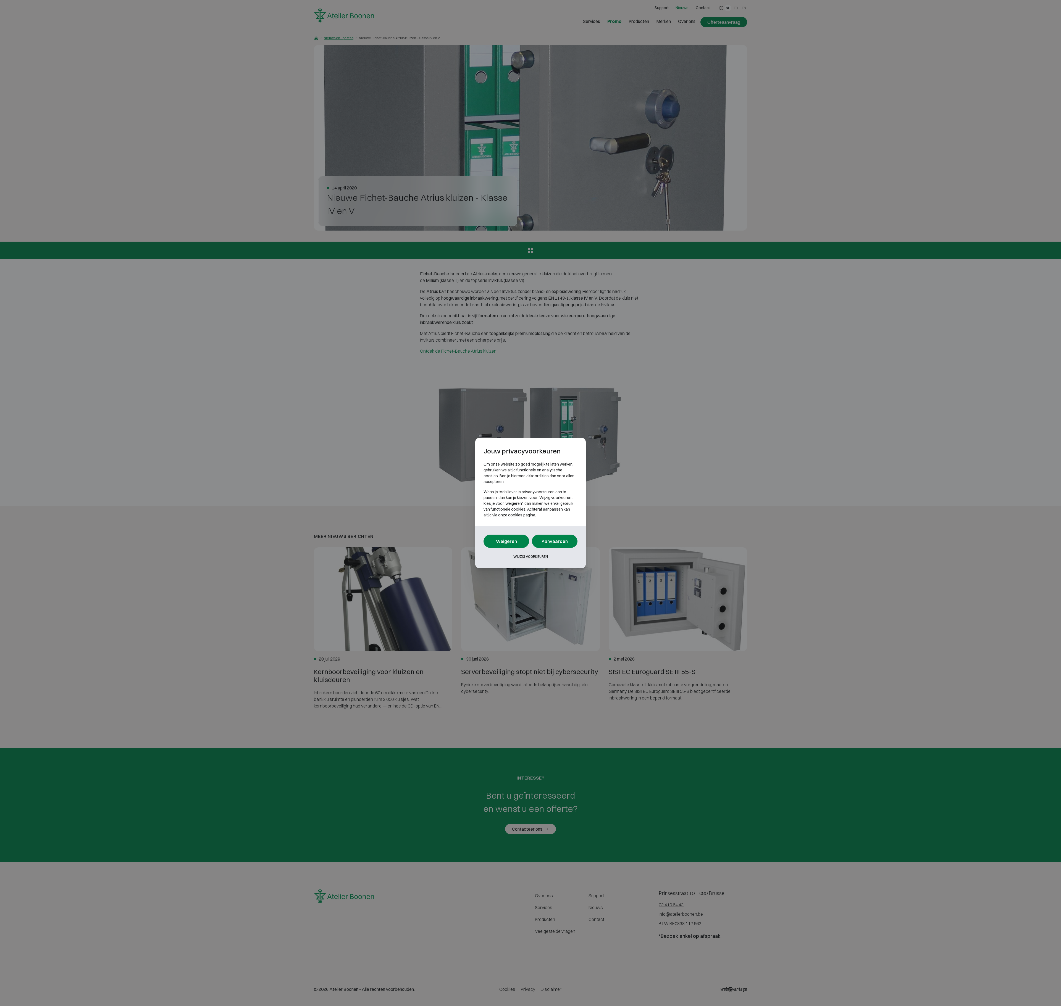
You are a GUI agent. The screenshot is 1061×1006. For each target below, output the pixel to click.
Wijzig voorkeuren (530, 557)
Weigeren (506, 541)
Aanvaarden (555, 541)
